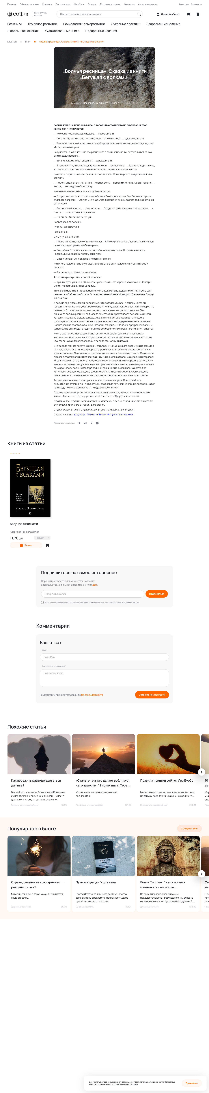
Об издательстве (29, 4)
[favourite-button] (47, 545)
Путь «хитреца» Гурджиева (96, 882)
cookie (135, 1084)
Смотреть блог (189, 828)
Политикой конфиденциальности (124, 602)
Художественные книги (62, 31)
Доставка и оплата (110, 4)
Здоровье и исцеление (163, 24)
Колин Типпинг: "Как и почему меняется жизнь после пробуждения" (162, 885)
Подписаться (156, 593)
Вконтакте (196, 4)
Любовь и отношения (23, 31)
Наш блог (79, 4)
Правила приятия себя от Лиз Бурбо (166, 780)
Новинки (47, 4)
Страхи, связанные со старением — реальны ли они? (37, 884)
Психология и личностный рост (101, 103)
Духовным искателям (85, 907)
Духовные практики (125, 24)
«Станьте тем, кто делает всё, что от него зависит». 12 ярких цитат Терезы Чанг (103, 783)
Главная (11, 4)
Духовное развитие (42, 24)
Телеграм (184, 4)
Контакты (129, 4)
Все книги (14, 24)
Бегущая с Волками (24, 524)
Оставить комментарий (152, 694)
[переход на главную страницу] (18, 14)
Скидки (92, 4)
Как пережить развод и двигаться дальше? (36, 782)
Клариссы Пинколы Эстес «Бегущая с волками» (103, 414)
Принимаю (192, 1083)
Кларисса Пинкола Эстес (24, 532)
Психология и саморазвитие (84, 24)
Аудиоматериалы (147, 4)
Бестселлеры (63, 4)
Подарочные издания (101, 31)
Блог (28, 41)
